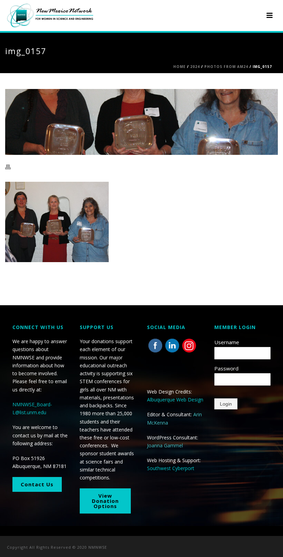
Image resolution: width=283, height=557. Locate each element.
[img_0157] (141, 122)
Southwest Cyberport (170, 468)
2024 (195, 66)
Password (226, 368)
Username (226, 342)
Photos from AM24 (226, 66)
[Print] (11, 166)
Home (179, 66)
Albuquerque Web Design (175, 399)
